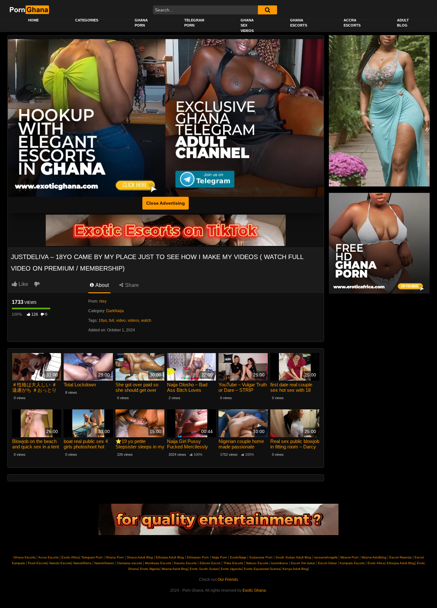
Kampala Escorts (352, 563)
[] (267, 9)
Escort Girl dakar (303, 563)
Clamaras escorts (129, 563)
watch (146, 320)
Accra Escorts (352, 23)
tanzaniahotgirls (326, 557)
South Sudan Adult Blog (293, 557)
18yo (103, 320)
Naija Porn (219, 557)
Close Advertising (165, 203)
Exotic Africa (70, 557)
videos (133, 320)
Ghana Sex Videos (247, 25)
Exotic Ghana (254, 590)
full (111, 320)
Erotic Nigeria (149, 569)
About (101, 285)
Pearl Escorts (37, 563)
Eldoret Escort (210, 563)
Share (131, 285)
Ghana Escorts (298, 23)
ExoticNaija (238, 557)
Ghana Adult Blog (140, 557)
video (121, 320)
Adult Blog (403, 23)
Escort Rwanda (400, 557)
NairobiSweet (104, 563)
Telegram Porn (194, 23)
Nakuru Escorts (257, 563)
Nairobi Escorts (60, 563)
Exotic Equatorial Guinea (262, 569)
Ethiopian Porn (198, 557)
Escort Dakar (327, 563)
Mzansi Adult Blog (174, 569)
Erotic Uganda (231, 569)
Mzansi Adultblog (374, 557)
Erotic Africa (376, 563)
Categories (86, 20)
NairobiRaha (82, 563)
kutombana (279, 563)
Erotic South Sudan (204, 569)
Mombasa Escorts (158, 563)
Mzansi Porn (349, 557)
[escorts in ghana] (87, 118)
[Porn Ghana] (29, 9)
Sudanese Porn (261, 557)
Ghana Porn (141, 23)
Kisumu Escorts (185, 563)
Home (33, 20)
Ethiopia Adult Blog (170, 557)
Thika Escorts (233, 563)
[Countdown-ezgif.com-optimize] (379, 110)
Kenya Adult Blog (295, 569)
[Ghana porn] (379, 243)
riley (103, 301)
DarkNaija (115, 311)
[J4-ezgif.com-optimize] (166, 230)
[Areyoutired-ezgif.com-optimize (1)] (218, 519)
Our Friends (228, 579)
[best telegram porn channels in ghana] (245, 118)
